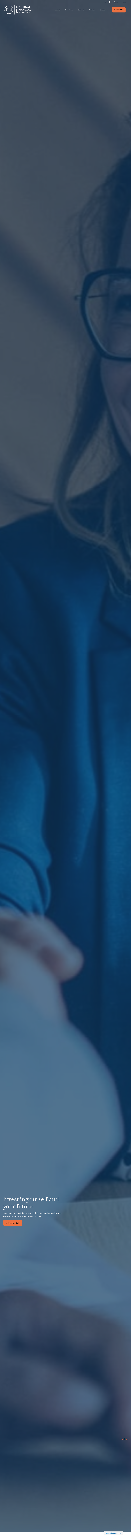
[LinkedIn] (105, 2)
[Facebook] (109, 2)
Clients (116, 2)
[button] (58, 10)
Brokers (124, 2)
